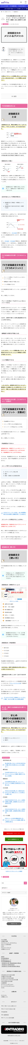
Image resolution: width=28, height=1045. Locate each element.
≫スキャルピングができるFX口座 (9, 979)
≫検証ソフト (4, 996)
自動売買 (5, 1012)
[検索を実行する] (25, 883)
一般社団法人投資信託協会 (7, 964)
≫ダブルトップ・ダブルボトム (9, 942)
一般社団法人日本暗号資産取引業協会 (10, 966)
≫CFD (2, 987)
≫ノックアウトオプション (7, 986)
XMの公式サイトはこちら (14, 1035)
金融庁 (2, 956)
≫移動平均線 (4, 941)
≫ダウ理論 (4, 939)
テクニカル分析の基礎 (8, 1017)
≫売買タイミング (5, 949)
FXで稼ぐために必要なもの (9, 1006)
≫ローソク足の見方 (6, 944)
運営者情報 (6, 1040)
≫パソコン (4, 995)
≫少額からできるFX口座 (7, 978)
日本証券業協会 (5, 958)
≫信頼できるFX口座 (6, 976)
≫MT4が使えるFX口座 (6, 981)
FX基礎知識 (5, 24)
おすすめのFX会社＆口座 (9, 1009)
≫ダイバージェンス (6, 947)
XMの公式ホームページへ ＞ (14, 833)
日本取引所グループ (6, 960)
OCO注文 (14, 233)
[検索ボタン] (21, 2)
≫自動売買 (4, 983)
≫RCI (2, 946)
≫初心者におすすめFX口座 (8, 975)
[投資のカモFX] (5, 2)
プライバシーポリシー (14, 1040)
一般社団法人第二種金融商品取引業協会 (11, 963)
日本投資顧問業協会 (6, 961)
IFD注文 (7, 241)
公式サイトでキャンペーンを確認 (14, 871)
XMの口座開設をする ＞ (14, 839)
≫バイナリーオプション (7, 984)
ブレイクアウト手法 (15, 683)
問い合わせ (22, 1040)
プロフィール (14, 923)
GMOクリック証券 (14, 601)
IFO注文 (12, 241)
